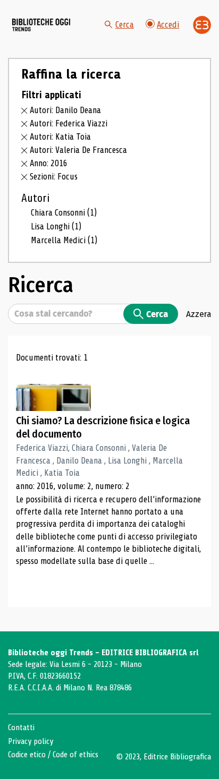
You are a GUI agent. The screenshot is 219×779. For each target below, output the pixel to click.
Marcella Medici (64, 240)
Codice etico (27, 754)
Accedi (168, 25)
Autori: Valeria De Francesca (78, 150)
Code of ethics (75, 754)
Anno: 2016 (49, 163)
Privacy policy (30, 741)
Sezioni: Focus (54, 177)
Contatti (21, 727)
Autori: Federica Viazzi (68, 123)
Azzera (198, 314)
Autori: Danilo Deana (65, 110)
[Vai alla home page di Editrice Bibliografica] (202, 25)
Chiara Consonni (64, 213)
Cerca (124, 25)
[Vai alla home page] (41, 25)
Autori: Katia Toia (60, 137)
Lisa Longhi (56, 226)
